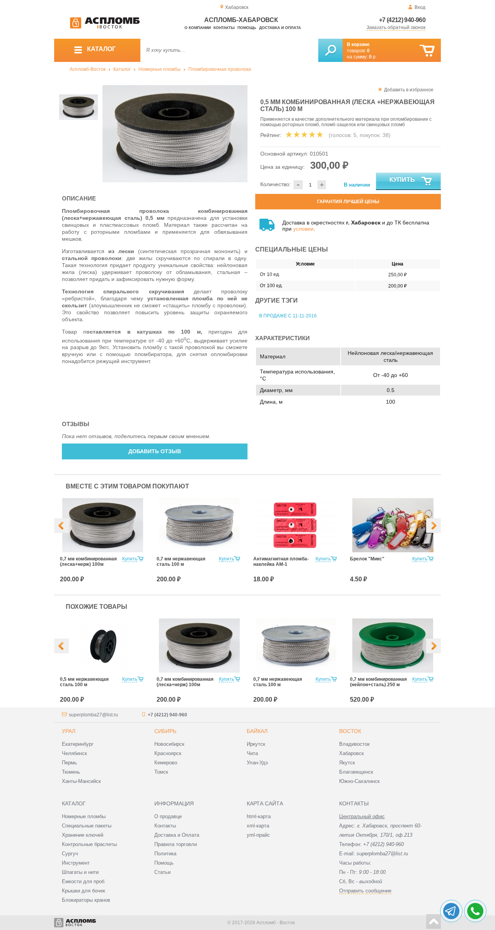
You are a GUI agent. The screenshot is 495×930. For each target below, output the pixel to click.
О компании (197, 28)
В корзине (358, 44)
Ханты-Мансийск (81, 781)
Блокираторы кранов (86, 900)
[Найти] (330, 50)
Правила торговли (175, 844)
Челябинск (74, 753)
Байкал (257, 731)
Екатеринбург (78, 744)
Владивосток (354, 744)
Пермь (69, 763)
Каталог (122, 69)
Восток (350, 731)
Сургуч (70, 853)
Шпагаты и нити (80, 872)
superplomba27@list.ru (93, 715)
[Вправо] (433, 525)
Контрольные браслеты (89, 844)
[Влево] (61, 525)
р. (373, 57)
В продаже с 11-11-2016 (288, 316)
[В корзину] (427, 51)
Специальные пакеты (86, 826)
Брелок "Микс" (367, 559)
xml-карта (258, 826)
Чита (252, 753)
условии (303, 229)
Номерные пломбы (159, 69)
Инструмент (76, 863)
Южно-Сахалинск (359, 781)
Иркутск (256, 744)
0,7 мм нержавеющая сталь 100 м (181, 561)
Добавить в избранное (409, 89)
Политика (165, 853)
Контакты (224, 28)
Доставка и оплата (280, 28)
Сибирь (165, 731)
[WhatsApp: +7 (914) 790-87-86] (475, 911)
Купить (402, 179)
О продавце (168, 816)
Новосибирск (169, 744)
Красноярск (167, 753)
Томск (161, 772)
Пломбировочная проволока (219, 69)
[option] (175, 133)
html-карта (259, 816)
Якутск (347, 763)
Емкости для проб (83, 881)
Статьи (162, 872)
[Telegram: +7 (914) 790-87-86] (451, 911)
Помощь (246, 28)
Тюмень (71, 772)
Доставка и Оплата (176, 835)
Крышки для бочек (83, 891)
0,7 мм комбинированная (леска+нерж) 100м (88, 561)
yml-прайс (258, 835)
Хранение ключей (82, 835)
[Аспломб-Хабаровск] (105, 27)
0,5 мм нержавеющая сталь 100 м (84, 682)
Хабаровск (351, 753)
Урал (68, 731)
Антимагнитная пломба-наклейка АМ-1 (281, 561)
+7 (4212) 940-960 (402, 20)
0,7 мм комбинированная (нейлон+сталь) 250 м (378, 682)
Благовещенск (356, 772)
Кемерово (165, 763)
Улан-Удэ (257, 763)
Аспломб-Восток (88, 69)
